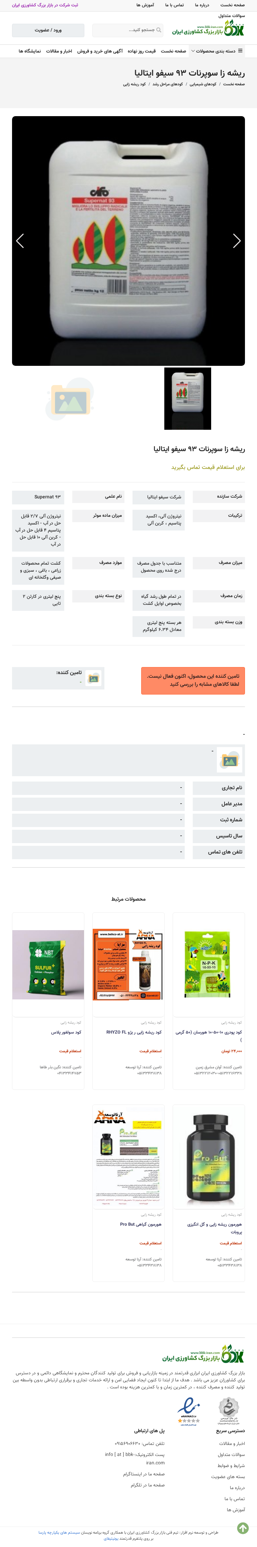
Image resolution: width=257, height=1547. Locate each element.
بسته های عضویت (228, 1477)
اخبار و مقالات (59, 51)
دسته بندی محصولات (217, 51)
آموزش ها (145, 5)
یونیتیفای (111, 1539)
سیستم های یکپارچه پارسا (59, 1533)
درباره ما (202, 5)
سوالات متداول (232, 16)
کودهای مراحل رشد (168, 84)
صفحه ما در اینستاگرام (144, 1474)
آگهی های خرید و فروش (99, 51)
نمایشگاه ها (30, 51)
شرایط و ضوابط (231, 1466)
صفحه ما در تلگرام (148, 1485)
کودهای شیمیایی (203, 84)
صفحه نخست (233, 5)
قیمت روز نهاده (142, 51)
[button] (237, 241)
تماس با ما (174, 5)
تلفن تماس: (140, 1444)
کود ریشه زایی (134, 84)
